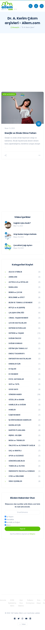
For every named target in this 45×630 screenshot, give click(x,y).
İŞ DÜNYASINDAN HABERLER (20, 420)
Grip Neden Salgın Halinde (24, 234)
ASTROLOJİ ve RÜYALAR (18, 282)
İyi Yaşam (9, 517)
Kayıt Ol (22, 529)
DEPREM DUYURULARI (17, 328)
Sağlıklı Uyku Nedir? (22, 223)
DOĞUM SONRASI (15, 343)
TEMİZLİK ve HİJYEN (17, 466)
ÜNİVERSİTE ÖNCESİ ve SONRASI (22, 471)
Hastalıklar (10, 520)
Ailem (8, 525)
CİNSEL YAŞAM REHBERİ (18, 318)
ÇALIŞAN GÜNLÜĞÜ (16, 313)
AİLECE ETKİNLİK (15, 272)
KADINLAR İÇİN (15, 425)
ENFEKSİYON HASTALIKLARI (20, 359)
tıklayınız (32, 534)
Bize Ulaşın (39, 601)
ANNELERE (13, 277)
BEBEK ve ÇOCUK (15, 292)
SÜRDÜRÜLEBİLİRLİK (17, 461)
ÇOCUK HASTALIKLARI (18, 323)
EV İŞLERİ (12, 369)
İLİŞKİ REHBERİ (14, 415)
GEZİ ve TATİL (14, 384)
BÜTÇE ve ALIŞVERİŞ (17, 308)
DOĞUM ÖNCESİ (15, 338)
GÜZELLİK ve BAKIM (16, 400)
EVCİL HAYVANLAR (16, 379)
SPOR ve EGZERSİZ (9, 94)
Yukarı (24, 624)
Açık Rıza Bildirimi (21, 603)
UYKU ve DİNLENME (16, 476)
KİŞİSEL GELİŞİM (15, 435)
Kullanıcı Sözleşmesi (30, 601)
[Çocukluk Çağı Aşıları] (8, 247)
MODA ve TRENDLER (17, 440)
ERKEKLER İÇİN (14, 364)
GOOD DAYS (13, 389)
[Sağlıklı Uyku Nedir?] (8, 225)
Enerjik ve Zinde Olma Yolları (20, 133)
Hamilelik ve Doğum (13, 522)
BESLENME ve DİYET (17, 297)
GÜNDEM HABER (15, 394)
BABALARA (13, 287)
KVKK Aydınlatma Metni (12, 603)
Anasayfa (16, 27)
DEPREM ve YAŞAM (16, 333)
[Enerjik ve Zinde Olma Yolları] (22, 108)
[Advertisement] (22, 62)
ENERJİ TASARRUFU (17, 354)
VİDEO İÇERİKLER (15, 481)
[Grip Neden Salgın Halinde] (8, 236)
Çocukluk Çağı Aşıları (22, 245)
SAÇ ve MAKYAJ (15, 451)
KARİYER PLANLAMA (17, 430)
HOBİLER (12, 410)
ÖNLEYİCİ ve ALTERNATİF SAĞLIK (22, 445)
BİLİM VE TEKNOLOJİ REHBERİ (20, 303)
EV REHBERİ (13, 374)
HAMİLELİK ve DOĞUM (17, 405)
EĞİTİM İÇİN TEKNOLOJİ (18, 348)
